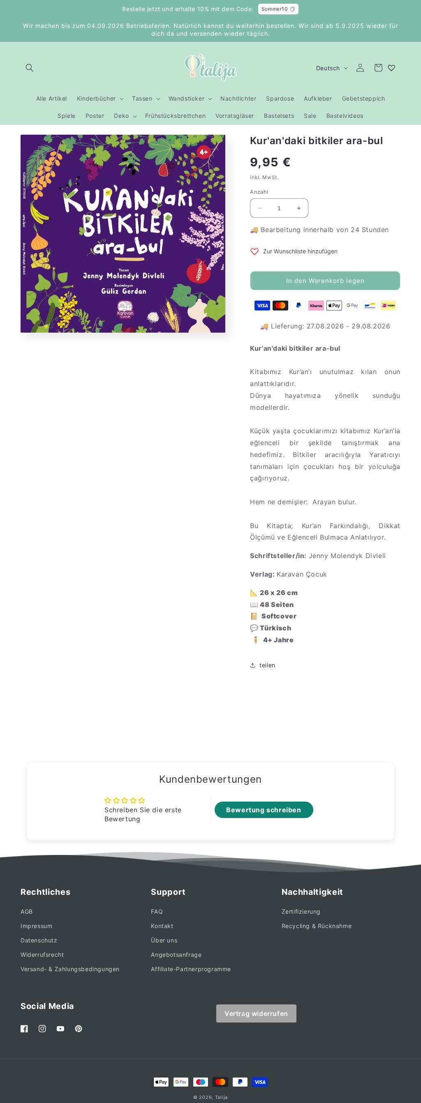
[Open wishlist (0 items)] (391, 68)
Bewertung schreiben (263, 810)
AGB (27, 911)
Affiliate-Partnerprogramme (191, 968)
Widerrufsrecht (42, 954)
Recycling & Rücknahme (317, 925)
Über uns (164, 940)
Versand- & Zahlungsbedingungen (70, 968)
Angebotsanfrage (176, 954)
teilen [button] (267, 665)
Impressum (36, 925)
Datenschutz (39, 940)
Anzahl (259, 191)
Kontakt (162, 925)
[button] (30, 68)
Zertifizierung (301, 911)
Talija (221, 1097)
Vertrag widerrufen (256, 1013)
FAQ (157, 911)
